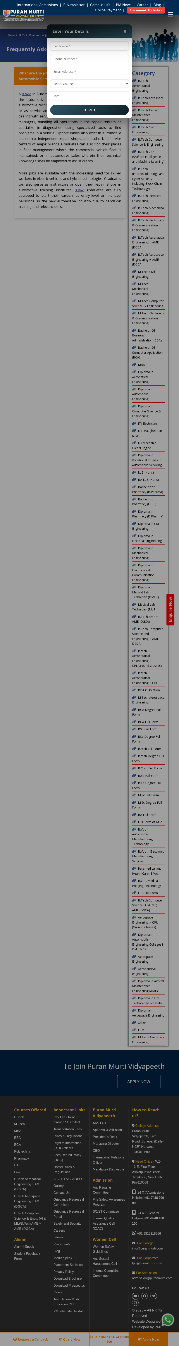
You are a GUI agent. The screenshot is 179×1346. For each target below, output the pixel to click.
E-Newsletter (74, 4)
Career (143, 4)
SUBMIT (89, 110)
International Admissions (38, 4)
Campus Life (100, 4)
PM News (124, 4)
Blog (157, 4)
